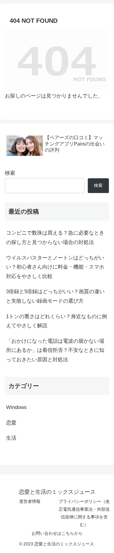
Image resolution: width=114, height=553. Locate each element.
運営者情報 (29, 501)
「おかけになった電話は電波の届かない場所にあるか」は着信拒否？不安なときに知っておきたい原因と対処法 (55, 350)
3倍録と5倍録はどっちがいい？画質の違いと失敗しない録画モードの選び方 (55, 296)
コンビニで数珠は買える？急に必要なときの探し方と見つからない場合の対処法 (55, 237)
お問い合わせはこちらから (57, 533)
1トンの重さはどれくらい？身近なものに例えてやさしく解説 (56, 321)
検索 (10, 173)
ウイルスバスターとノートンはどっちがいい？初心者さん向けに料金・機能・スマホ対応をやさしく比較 (55, 267)
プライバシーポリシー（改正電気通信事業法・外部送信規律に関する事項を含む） (84, 513)
